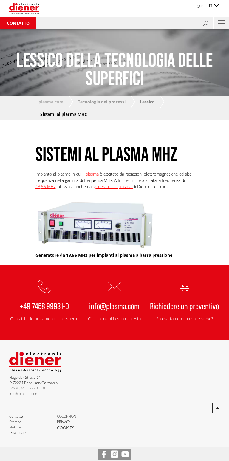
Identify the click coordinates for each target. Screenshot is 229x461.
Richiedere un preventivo (184, 305)
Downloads (18, 432)
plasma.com (51, 102)
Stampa (15, 421)
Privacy (63, 421)
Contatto (18, 23)
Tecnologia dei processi (102, 102)
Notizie (15, 427)
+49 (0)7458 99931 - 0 (27, 388)
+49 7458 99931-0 (44, 305)
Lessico (147, 102)
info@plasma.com (114, 305)
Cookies (66, 428)
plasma (92, 174)
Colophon (66, 416)
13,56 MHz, (45, 186)
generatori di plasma (113, 186)
